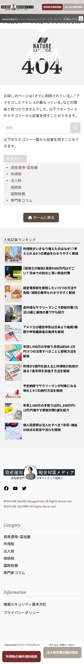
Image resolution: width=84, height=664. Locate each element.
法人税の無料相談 (74, 7)
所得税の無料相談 (52, 7)
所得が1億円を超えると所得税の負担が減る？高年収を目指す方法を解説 (50, 368)
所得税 (16, 174)
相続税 (16, 187)
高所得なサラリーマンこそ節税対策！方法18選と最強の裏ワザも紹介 (50, 309)
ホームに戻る (43, 217)
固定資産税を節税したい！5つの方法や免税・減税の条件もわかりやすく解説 (50, 290)
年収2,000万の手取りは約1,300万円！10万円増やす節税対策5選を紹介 (49, 407)
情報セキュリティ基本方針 (25, 604)
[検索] (75, 127)
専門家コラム (21, 200)
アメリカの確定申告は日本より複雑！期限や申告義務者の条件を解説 (50, 329)
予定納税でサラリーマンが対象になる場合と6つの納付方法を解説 (49, 388)
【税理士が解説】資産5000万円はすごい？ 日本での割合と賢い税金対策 (49, 270)
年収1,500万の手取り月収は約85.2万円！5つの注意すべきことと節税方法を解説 (49, 351)
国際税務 (18, 193)
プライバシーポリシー (21, 612)
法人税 (16, 180)
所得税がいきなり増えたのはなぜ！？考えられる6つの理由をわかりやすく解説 (50, 251)
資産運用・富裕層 (24, 167)
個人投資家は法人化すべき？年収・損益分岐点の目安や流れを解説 (50, 427)
